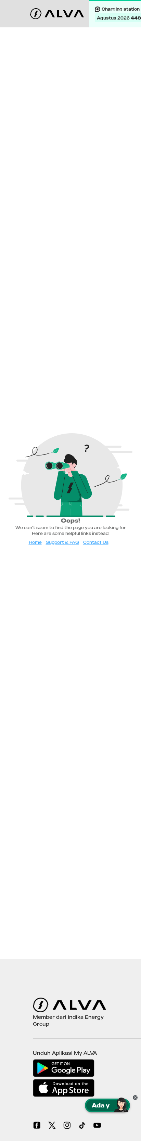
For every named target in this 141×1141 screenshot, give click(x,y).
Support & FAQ (62, 542)
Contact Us (95, 542)
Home (35, 542)
